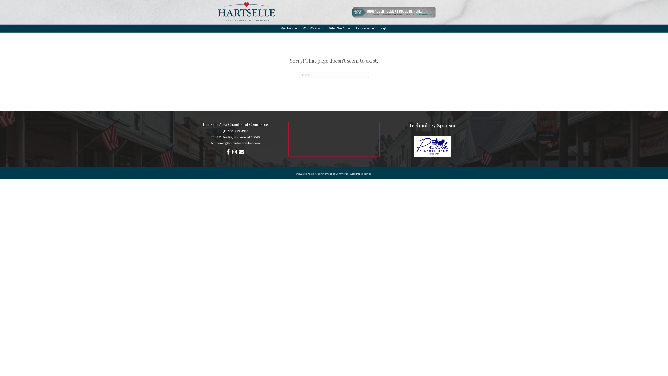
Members (287, 28)
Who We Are (311, 28)
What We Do (337, 28)
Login (383, 28)
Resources (363, 28)
